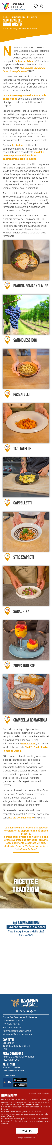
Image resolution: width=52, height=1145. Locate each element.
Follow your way (18, 17)
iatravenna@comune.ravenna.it (18, 1034)
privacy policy (35, 1104)
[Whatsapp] (35, 1011)
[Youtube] (28, 1011)
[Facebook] (17, 1011)
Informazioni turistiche (17, 1046)
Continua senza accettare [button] (39, 1093)
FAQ (5, 1049)
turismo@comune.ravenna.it (17, 1031)
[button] (41, 6)
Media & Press (11, 1059)
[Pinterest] (31, 1011)
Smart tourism (11, 1067)
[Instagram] (20, 1011)
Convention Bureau (14, 1070)
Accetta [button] (26, 1131)
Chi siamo (8, 1043)
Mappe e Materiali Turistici (18, 1056)
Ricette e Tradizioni (26, 886)
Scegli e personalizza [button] (26, 1138)
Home (6, 17)
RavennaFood (28, 743)
